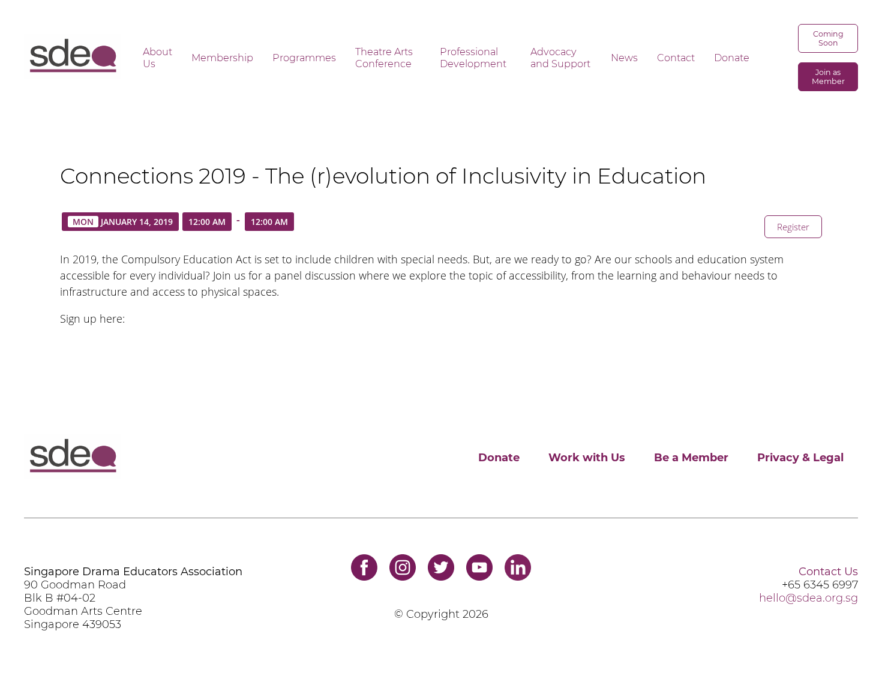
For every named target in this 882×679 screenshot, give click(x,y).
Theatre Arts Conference (384, 58)
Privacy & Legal (800, 457)
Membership (222, 58)
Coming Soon (828, 38)
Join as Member (828, 77)
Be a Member (691, 457)
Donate (731, 58)
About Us (157, 58)
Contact (676, 58)
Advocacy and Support (560, 58)
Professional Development (473, 58)
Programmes (304, 58)
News (624, 58)
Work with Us (586, 457)
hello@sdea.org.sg (808, 598)
